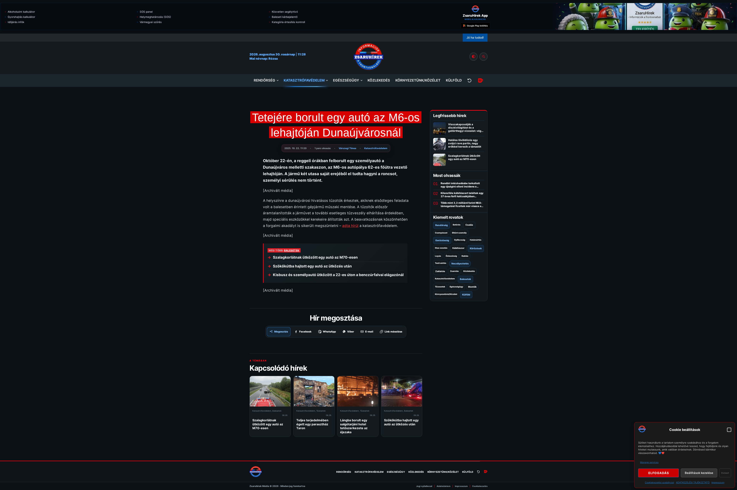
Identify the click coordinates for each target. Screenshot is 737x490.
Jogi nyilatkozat (424, 486)
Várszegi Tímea (347, 148)
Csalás (469, 225)
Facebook (305, 331)
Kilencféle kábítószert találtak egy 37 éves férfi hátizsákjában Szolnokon (462, 194)
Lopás (438, 256)
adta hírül (350, 226)
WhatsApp (329, 331)
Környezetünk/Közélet (417, 80)
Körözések (476, 248)
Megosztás (281, 331)
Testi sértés (440, 263)
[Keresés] (483, 57)
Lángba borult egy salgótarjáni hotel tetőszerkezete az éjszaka (354, 426)
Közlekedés (379, 80)
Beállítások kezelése (699, 473)
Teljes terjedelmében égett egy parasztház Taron (312, 424)
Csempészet (441, 233)
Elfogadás (658, 473)
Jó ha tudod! (475, 37)
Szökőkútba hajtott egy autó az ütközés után (312, 266)
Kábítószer (458, 248)
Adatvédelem (443, 486)
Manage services (649, 462)
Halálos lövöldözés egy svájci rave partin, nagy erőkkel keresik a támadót (464, 143)
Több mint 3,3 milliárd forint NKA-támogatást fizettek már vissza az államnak (462, 204)
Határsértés (475, 240)
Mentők (472, 286)
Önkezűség (451, 256)
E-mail (369, 331)
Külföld (454, 80)
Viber (350, 331)
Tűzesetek (321, 411)
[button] (729, 430)
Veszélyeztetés (460, 263)
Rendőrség (264, 80)
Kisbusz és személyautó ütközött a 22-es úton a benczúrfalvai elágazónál (338, 275)
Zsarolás (454, 271)
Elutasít (725, 473)
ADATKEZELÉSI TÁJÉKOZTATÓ (693, 482)
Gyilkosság (459, 240)
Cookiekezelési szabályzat (659, 482)
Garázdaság (442, 240)
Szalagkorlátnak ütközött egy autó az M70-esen (315, 257)
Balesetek (291, 250)
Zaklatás (440, 271)
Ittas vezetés (441, 248)
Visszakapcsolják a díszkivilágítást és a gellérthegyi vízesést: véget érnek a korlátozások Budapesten (466, 131)
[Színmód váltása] (473, 57)
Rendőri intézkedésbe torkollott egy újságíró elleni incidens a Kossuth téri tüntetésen (460, 185)
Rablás (465, 256)
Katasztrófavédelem (304, 80)
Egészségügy (346, 80)
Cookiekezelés (479, 486)
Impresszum (717, 482)
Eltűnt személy (459, 233)
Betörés (456, 225)
